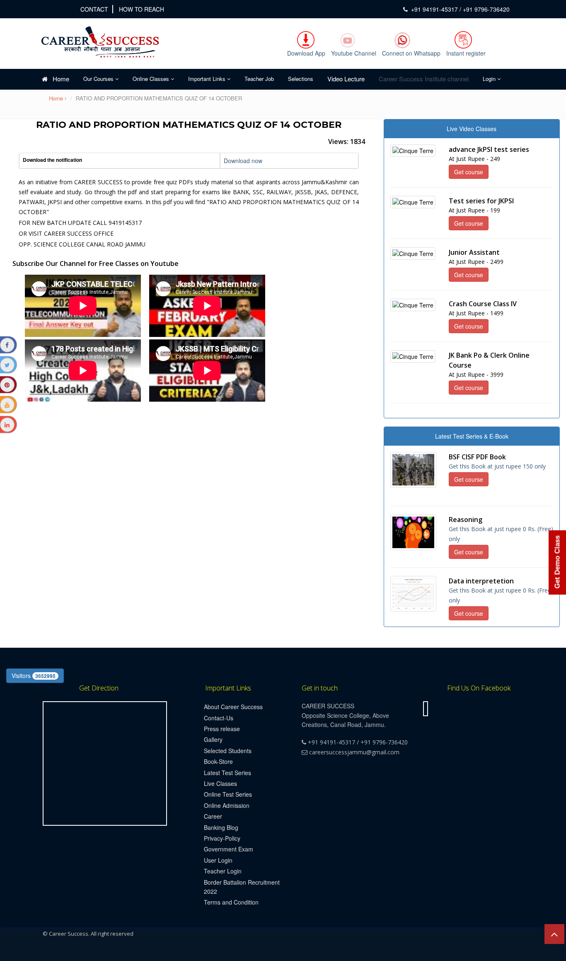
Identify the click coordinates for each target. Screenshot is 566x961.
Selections (300, 79)
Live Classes (220, 783)
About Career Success (233, 706)
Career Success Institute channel (424, 78)
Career (213, 816)
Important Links (207, 79)
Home (58, 78)
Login (490, 79)
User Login (218, 860)
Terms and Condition (231, 902)
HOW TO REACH (141, 9)
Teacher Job (259, 79)
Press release (222, 728)
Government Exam (228, 849)
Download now (243, 160)
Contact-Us (218, 718)
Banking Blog (221, 827)
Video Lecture (346, 78)
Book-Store (218, 761)
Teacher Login (223, 871)
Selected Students (228, 750)
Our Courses (99, 79)
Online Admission (226, 805)
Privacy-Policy (222, 838)
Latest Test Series (227, 772)
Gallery (213, 739)
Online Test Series (228, 794)
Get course (468, 172)
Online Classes (152, 79)
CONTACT (94, 9)
